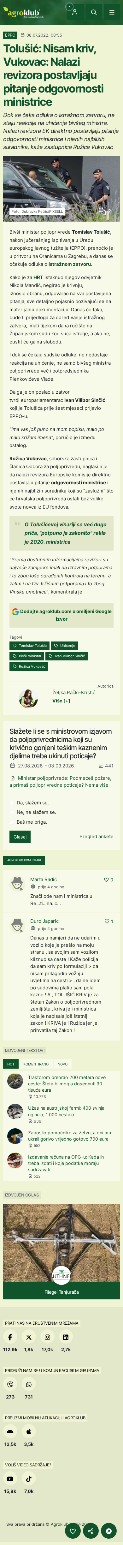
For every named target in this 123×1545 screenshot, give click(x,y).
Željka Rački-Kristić (73, 692)
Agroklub (59, 1524)
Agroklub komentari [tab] (24, 860)
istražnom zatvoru (70, 264)
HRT (38, 277)
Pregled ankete (96, 836)
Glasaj (20, 836)
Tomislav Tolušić (32, 645)
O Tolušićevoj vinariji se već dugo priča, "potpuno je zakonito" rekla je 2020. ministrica (66, 533)
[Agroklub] (23, 12)
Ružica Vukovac (31, 666)
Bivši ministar (29, 656)
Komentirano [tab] (36, 1064)
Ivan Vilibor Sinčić (69, 656)
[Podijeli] (91, 1531)
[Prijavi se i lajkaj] (73, 1531)
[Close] (94, 12)
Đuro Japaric (44, 921)
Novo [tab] (62, 1064)
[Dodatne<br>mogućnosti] (109, 1531)
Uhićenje (67, 645)
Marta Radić (43, 879)
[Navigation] (112, 12)
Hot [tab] (11, 1064)
